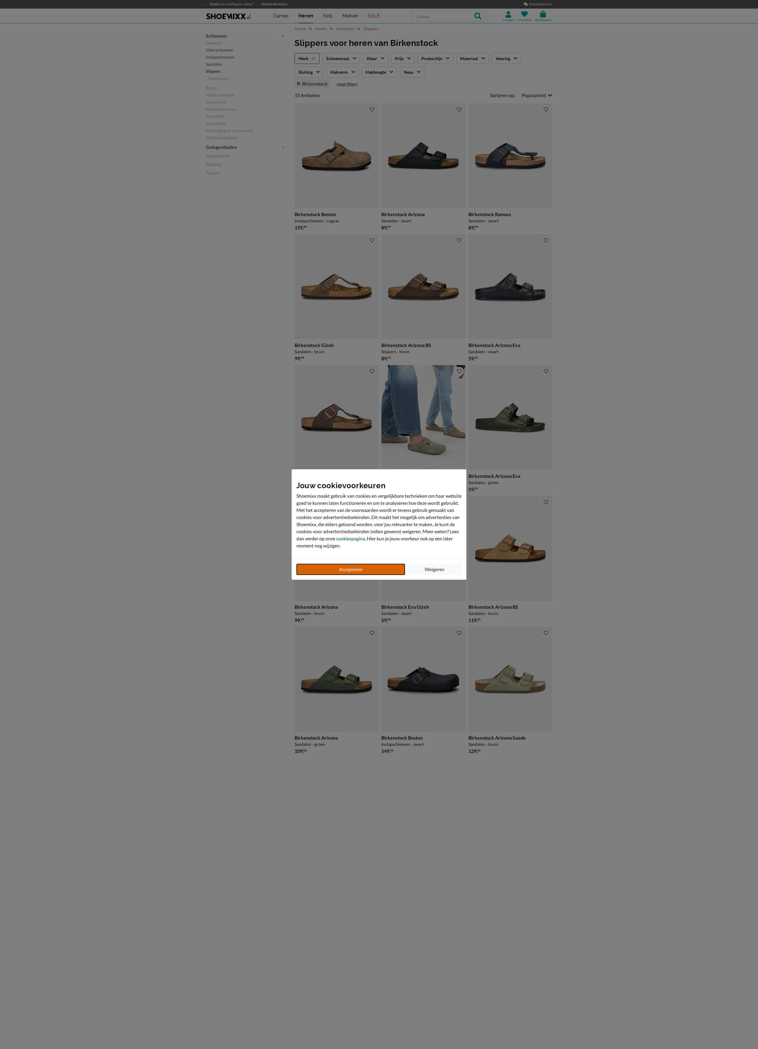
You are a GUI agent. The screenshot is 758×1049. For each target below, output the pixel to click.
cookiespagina (350, 538)
